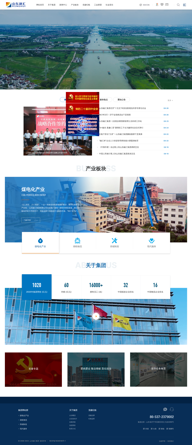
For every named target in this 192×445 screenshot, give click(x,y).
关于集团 (51, 5)
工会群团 (98, 5)
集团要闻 (68, 99)
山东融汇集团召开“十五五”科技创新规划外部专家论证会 (122, 108)
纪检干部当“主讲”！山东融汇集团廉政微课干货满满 (120, 134)
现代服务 (23, 429)
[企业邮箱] (166, 4)
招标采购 (146, 5)
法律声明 (162, 441)
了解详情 (27, 220)
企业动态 (86, 99)
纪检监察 (91, 419)
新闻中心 (63, 5)
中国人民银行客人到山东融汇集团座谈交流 (117, 154)
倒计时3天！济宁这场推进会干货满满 (115, 115)
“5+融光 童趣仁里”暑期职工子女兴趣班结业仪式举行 (121, 128)
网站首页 (40, 5)
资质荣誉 (72, 425)
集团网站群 (23, 410)
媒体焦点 (104, 99)
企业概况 (72, 415)
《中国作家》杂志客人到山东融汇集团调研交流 (119, 147)
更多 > (170, 100)
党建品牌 (91, 415)
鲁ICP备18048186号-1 (57, 441)
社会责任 (109, 5)
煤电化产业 (24, 415)
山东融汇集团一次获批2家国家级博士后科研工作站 (120, 121)
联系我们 (171, 441)
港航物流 (23, 420)
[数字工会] (157, 4)
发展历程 (72, 422)
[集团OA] (162, 4)
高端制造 (23, 424)
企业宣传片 (73, 419)
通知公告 (122, 99)
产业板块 (75, 5)
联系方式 (72, 429)
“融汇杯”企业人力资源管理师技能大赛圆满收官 (118, 141)
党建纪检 (86, 5)
